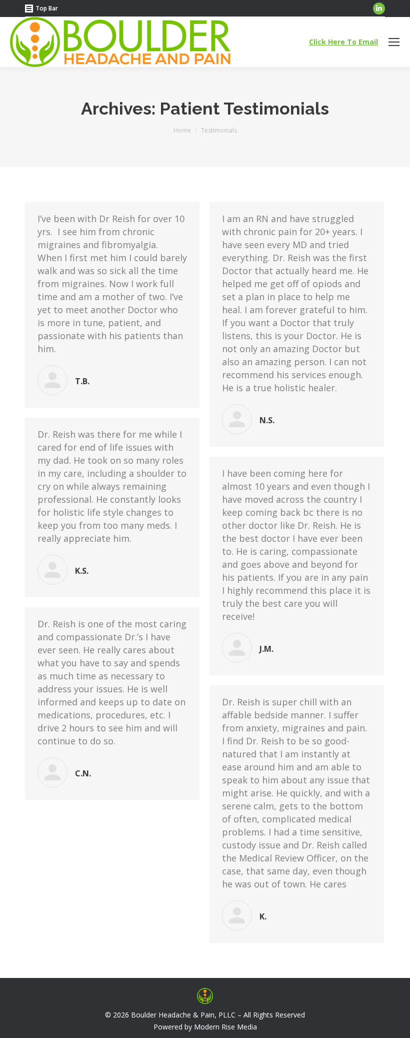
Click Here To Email (343, 42)
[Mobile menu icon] (394, 42)
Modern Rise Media (225, 1026)
